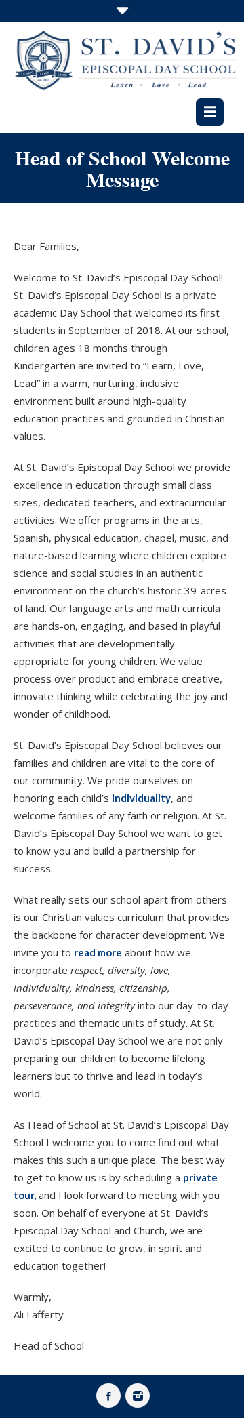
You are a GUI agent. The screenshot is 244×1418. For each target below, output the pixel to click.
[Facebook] (108, 1395)
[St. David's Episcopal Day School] (125, 60)
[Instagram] (137, 1395)
